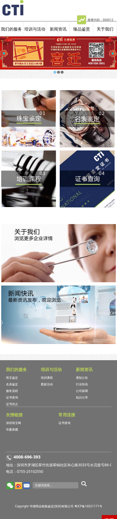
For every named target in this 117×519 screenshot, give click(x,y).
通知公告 (82, 377)
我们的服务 (11, 29)
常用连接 (66, 414)
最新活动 (47, 384)
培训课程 (47, 377)
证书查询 (12, 397)
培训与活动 (34, 29)
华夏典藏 (12, 429)
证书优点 (12, 404)
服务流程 (12, 391)
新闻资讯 (58, 29)
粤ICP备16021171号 (88, 506)
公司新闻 (82, 391)
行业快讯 (82, 384)
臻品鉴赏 (81, 29)
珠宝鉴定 (12, 377)
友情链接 (14, 414)
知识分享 (82, 397)
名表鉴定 (12, 384)
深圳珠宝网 (13, 423)
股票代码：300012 (100, 20)
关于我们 (105, 29)
